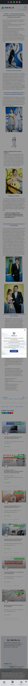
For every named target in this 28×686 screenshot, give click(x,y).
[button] (25, 330)
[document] (14, 343)
